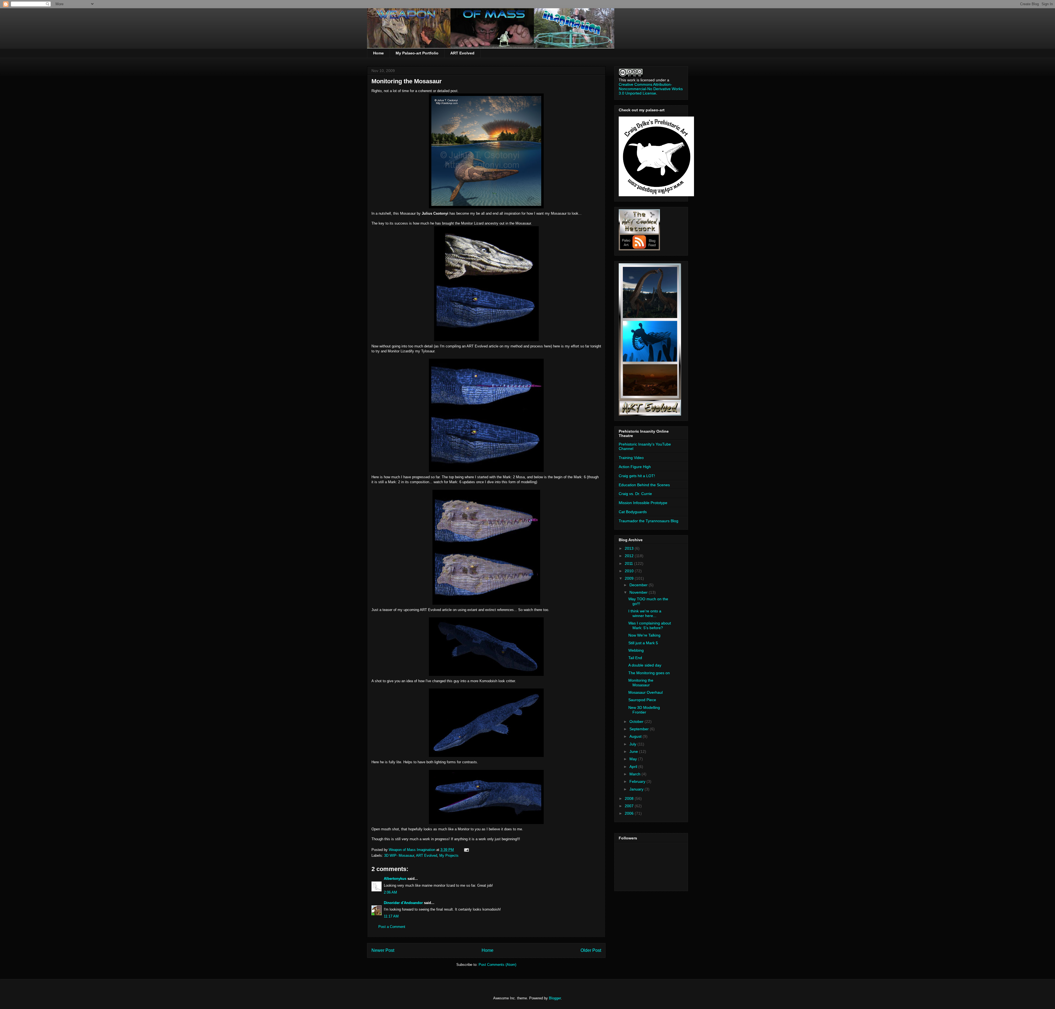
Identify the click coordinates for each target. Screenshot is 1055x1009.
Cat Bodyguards (633, 512)
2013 (630, 548)
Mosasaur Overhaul (645, 692)
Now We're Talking (644, 635)
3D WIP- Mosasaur (399, 855)
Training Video (631, 457)
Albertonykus (395, 879)
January (637, 789)
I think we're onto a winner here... (644, 613)
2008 (630, 798)
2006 (630, 813)
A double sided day (644, 665)
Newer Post (382, 950)
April (633, 766)
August (636, 736)
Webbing (636, 650)
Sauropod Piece (642, 700)
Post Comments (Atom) (497, 965)
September (639, 729)
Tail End (635, 658)
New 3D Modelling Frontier (644, 709)
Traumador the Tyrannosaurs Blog (648, 521)
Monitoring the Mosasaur (640, 682)
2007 (630, 806)
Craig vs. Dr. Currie (635, 493)
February (637, 781)
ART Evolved (462, 53)
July (633, 744)
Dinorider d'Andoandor (403, 903)
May (633, 759)
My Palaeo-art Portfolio (417, 53)
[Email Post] (466, 850)
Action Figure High (635, 467)
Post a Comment (391, 927)
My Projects (449, 855)
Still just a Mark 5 (643, 643)
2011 (629, 563)
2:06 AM (390, 892)
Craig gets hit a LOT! (637, 476)
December (639, 585)
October (637, 721)
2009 (630, 578)
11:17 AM (391, 916)
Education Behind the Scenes (644, 485)
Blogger (555, 998)
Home (378, 53)
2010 (630, 571)
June (634, 751)
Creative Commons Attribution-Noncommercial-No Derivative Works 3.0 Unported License (651, 88)
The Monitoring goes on (649, 673)
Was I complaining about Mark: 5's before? (649, 625)
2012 (630, 556)
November (639, 592)
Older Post (591, 950)
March (635, 774)
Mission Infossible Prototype (643, 503)
